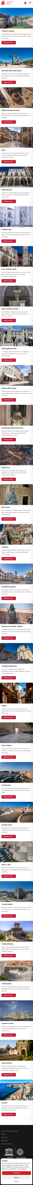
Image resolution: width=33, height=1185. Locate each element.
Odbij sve (16, 1177)
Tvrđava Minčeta (7, 944)
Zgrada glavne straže (9, 348)
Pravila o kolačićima (6, 1143)
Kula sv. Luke (6, 864)
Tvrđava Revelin (7, 904)
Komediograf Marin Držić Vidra (12, 428)
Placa (3, 150)
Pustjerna (5, 547)
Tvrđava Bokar (7, 984)
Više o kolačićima (22, 1169)
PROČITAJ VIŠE (7, 42)
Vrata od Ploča (7, 1063)
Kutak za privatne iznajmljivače (9, 1131)
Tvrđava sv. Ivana (7, 1023)
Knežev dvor (6, 467)
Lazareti (4, 1103)
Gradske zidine (7, 825)
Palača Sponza (7, 190)
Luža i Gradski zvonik (9, 269)
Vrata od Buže (6, 745)
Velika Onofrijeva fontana (10, 110)
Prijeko (4, 706)
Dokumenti (4, 1137)
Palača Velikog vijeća (9, 388)
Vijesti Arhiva (4, 1140)
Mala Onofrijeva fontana (10, 309)
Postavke (16, 1181)
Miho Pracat (6, 507)
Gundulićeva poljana (9, 587)
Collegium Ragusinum (9, 666)
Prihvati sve (16, 1173)
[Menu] (30, 2)
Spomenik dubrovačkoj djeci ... (12, 70)
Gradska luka (6, 785)
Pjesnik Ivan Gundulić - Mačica (12, 626)
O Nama (3, 1134)
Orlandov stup (6, 229)
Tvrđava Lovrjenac (8, 31)
